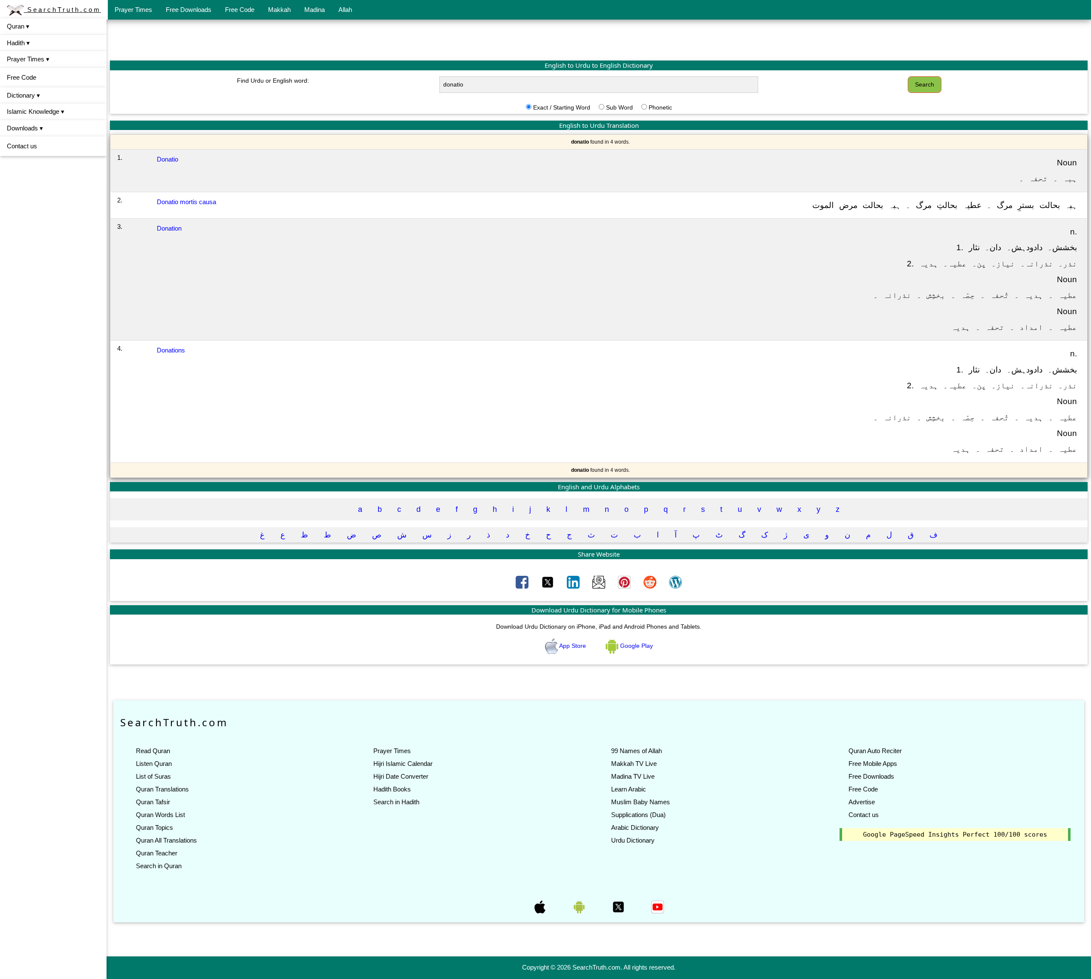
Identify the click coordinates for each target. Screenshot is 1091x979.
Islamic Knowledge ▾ (35, 111)
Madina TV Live (633, 776)
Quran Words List (160, 814)
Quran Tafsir (153, 802)
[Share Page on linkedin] (574, 581)
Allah (345, 9)
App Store (573, 645)
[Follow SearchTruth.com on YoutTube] (657, 906)
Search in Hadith (396, 802)
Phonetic (660, 107)
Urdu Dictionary (633, 840)
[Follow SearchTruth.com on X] (619, 906)
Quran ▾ (18, 26)
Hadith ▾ (18, 42)
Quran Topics (154, 827)
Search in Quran (159, 865)
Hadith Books (392, 789)
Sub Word (619, 107)
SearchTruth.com (62, 9)
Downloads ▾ (25, 128)
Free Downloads (188, 9)
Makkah (279, 9)
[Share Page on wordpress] (675, 581)
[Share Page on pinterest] (625, 581)
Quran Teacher (156, 853)
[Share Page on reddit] (650, 581)
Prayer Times (133, 9)
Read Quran (153, 750)
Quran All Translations (166, 840)
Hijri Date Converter (400, 776)
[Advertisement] (599, 39)
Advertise (862, 802)
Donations (171, 350)
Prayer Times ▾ (28, 59)
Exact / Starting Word (561, 107)
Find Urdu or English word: (273, 80)
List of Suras (153, 776)
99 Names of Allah (636, 750)
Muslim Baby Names (640, 802)
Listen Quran (154, 763)
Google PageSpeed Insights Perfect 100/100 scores (955, 834)
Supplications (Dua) (638, 814)
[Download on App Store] (540, 906)
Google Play (635, 645)
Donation (169, 228)
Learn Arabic (628, 789)
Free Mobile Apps (873, 763)
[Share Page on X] (548, 581)
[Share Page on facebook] (522, 581)
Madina (314, 9)
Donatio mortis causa (186, 201)
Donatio (167, 159)
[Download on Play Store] (580, 906)
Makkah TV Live (634, 763)
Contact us (22, 146)
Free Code (239, 9)
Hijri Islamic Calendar (403, 763)
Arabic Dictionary (635, 827)
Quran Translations (162, 789)
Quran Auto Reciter (875, 750)
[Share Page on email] (599, 581)
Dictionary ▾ (23, 95)
